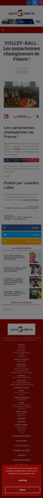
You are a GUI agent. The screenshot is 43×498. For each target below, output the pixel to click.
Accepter (22, 480)
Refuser (23, 490)
